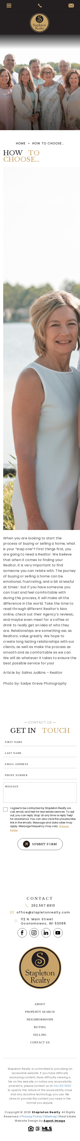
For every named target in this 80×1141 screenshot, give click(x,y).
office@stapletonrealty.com (43, 912)
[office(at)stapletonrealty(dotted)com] (71, 6)
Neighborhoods (40, 1019)
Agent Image (54, 1121)
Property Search (40, 1011)
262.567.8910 (43, 905)
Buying (40, 1027)
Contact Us (40, 1042)
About (40, 1004)
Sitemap (50, 1116)
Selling (40, 1034)
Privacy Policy (32, 1116)
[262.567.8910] (40, 5)
